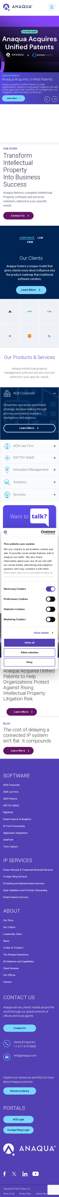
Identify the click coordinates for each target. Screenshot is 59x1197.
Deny (29, 662)
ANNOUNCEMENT (11, 75)
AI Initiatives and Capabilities (18, 961)
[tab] (29, 393)
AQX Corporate (24, 393)
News (6, 941)
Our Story (8, 920)
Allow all (29, 642)
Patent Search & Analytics (17, 819)
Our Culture (9, 927)
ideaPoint (8, 839)
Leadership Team (12, 934)
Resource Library (19, 1091)
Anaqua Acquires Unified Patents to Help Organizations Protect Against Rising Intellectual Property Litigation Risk (29, 685)
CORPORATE (26, 237)
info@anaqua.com (25, 1055)
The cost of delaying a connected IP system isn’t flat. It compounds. (27, 735)
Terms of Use (8, 1194)
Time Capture (10, 846)
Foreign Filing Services (15, 876)
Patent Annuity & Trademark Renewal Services (28, 869)
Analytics (19, 482)
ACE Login (18, 1119)
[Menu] (52, 7)
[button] (18, 215)
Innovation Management (31, 470)
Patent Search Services (15, 897)
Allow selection (29, 652)
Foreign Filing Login (18, 1130)
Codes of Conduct (13, 947)
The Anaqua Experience (16, 954)
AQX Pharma (10, 798)
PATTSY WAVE (23, 458)
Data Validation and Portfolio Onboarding (25, 890)
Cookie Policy (41, 1194)
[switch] (50, 599)
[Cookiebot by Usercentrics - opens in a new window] (41, 532)
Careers (7, 981)
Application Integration (15, 832)
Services (19, 494)
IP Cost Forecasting (14, 826)
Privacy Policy (25, 1194)
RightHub (8, 812)
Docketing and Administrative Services (23, 883)
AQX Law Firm (23, 446)
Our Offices (9, 975)
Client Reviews (11, 968)
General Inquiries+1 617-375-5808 (25, 1044)
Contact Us (20, 1028)
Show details (41, 632)
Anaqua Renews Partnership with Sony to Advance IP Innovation (27, 81)
